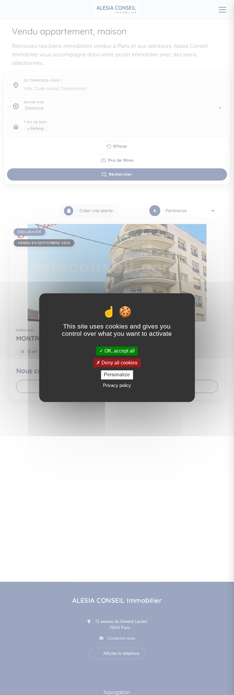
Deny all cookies (118, 363)
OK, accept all (119, 350)
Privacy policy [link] (117, 385)
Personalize (117, 374)
